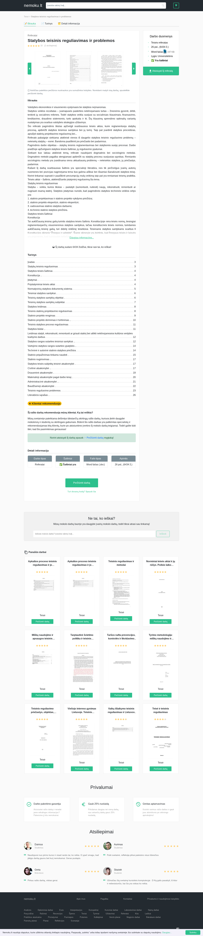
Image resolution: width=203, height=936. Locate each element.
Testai (84, 913)
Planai (45, 921)
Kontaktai (127, 899)
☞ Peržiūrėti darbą (93, 437)
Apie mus (81, 899)
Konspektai (93, 910)
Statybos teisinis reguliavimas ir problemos (51, 16)
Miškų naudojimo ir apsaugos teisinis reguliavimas (42, 638)
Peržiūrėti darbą (81, 483)
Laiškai (148, 913)
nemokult (33, 5)
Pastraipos (68, 917)
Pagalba (104, 899)
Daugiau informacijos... (82, 237)
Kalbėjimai (98, 917)
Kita (137, 913)
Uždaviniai (110, 913)
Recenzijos (58, 913)
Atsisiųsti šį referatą (162, 71)
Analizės (27, 910)
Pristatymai (53, 917)
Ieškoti (162, 534)
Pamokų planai (30, 921)
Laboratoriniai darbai (133, 910)
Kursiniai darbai (111, 910)
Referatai (40, 464)
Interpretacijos (76, 910)
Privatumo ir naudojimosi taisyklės (163, 899)
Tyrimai (96, 913)
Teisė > (27, 16)
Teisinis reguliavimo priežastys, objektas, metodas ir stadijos (42, 712)
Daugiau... (167, 932)
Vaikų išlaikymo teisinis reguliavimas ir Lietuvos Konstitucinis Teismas (121, 712)
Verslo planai (114, 917)
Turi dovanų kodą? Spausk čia (81, 491)
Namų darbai (153, 910)
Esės (61, 910)
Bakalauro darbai (153, 917)
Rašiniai (43, 913)
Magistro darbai (133, 917)
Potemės (84, 917)
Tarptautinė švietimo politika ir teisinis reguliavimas (81, 638)
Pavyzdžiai (28, 913)
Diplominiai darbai (45, 910)
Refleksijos (59, 921)
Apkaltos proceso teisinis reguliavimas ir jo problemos (42, 565)
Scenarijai (75, 921)
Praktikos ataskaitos (33, 917)
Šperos (72, 913)
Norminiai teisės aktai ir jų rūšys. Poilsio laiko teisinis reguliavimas (160, 565)
